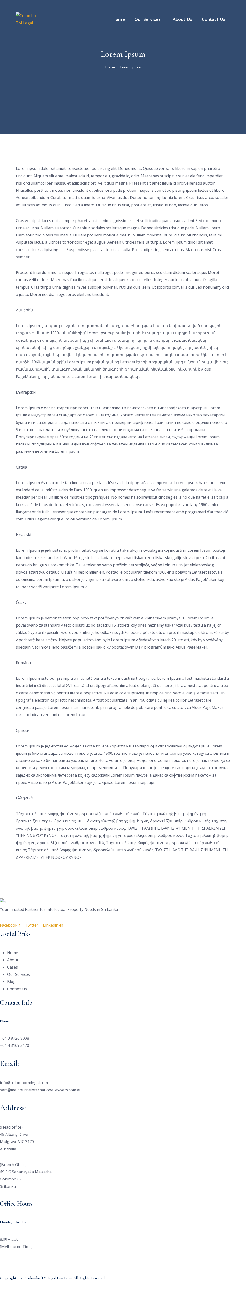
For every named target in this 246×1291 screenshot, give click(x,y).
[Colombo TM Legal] (26, 18)
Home (110, 67)
